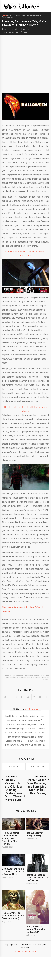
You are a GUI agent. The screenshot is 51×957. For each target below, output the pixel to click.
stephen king (24, 678)
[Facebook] (10, 697)
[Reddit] (28, 697)
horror (46, 676)
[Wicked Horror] (21, 6)
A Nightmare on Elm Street (21, 676)
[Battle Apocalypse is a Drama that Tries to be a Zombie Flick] (13, 860)
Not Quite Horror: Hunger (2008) (34, 834)
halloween (38, 676)
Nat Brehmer (9, 29)
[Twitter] (5, 697)
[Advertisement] (25, 62)
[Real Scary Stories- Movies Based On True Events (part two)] (13, 900)
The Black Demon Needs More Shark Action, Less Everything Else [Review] (11, 838)
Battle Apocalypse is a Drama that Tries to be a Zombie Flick (13, 871)
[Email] (40, 697)
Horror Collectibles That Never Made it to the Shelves (37, 878)
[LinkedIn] (22, 697)
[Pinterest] (16, 697)
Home (4, 15)
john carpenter (12, 678)
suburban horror (38, 678)
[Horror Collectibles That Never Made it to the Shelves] (37, 863)
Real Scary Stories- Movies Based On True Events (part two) (13, 916)
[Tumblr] (34, 697)
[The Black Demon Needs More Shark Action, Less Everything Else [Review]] (13, 824)
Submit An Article (28, 951)
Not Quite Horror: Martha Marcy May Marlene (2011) (35, 929)
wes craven (46, 679)
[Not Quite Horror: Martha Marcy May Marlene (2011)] (37, 907)
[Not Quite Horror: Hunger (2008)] (37, 824)
